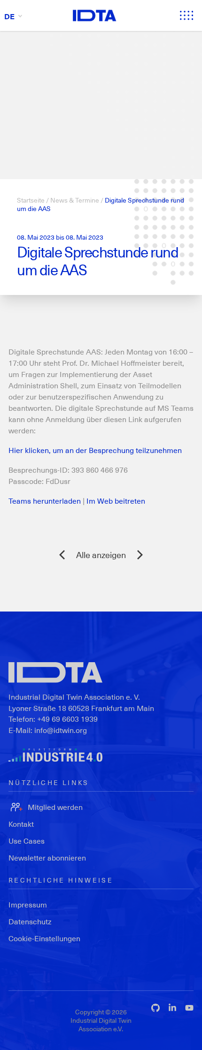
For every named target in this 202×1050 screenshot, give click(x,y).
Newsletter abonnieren (47, 857)
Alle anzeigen (101, 554)
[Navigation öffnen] (186, 15)
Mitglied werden (55, 806)
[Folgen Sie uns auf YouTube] (189, 1008)
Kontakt (21, 823)
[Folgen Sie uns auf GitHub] (155, 1008)
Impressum (27, 904)
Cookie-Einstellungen (44, 938)
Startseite (31, 200)
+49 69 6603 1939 (67, 718)
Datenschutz (30, 921)
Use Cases (26, 840)
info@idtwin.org (60, 730)
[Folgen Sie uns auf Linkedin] (172, 1008)
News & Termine (74, 200)
